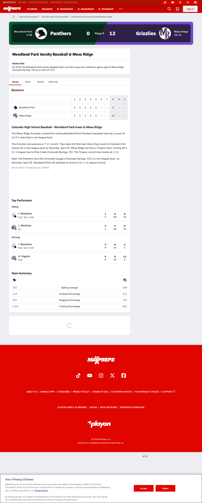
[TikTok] (165, 2)
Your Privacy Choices (147, 391)
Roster (40, 81)
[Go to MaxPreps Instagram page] (101, 376)
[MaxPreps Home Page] (13, 16)
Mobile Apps (47, 391)
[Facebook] (195, 2)
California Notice (121, 391)
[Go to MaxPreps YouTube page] (89, 376)
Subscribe (64, 391)
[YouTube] (172, 2)
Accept (143, 488)
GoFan (22, 2)
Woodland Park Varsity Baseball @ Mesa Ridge (91, 16)
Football (32, 9)
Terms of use (100, 391)
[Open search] (169, 9)
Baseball (47, 9)
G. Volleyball (105, 9)
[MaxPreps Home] (12, 8)
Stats (27, 81)
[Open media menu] (177, 9)
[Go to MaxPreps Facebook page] (123, 376)
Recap (15, 81)
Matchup (53, 81)
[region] (101, 488)
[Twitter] (187, 2)
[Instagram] (180, 2)
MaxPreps (9, 2)
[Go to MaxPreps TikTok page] (78, 376)
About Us (32, 391)
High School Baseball (28, 16)
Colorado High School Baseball (54, 16)
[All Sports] (121, 9)
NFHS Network (38, 2)
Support (167, 391)
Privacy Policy (81, 391)
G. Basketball (86, 9)
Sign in (190, 8)
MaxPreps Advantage (64, 2)
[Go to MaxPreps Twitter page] (112, 376)
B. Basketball (65, 9)
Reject (165, 488)
